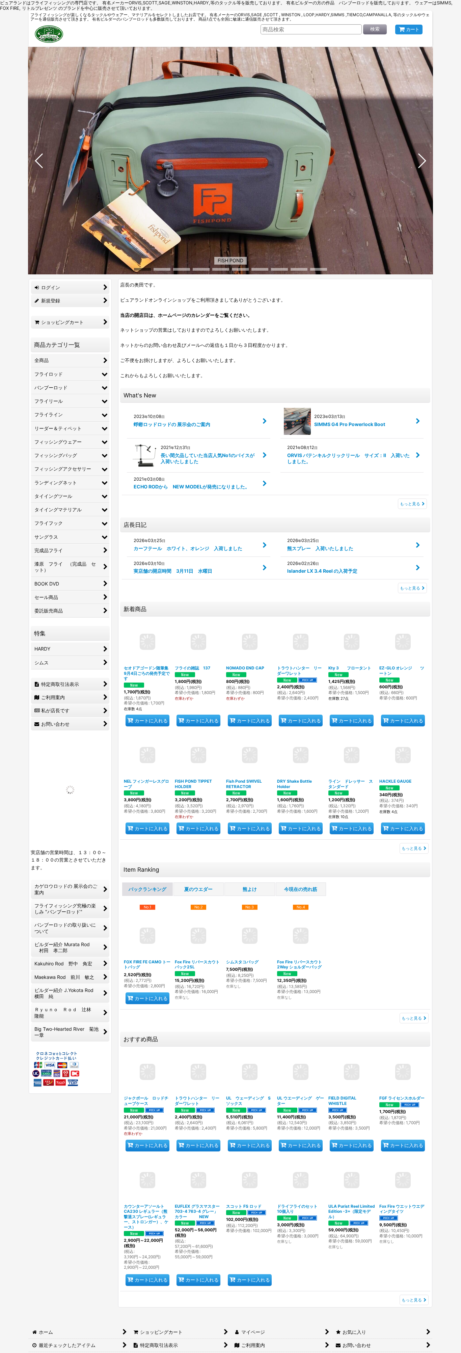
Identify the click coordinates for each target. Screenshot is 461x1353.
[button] (39, 160)
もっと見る (410, 503)
